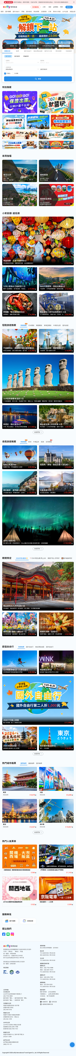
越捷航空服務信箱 (47, 1004)
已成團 (16, 73)
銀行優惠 (12, 921)
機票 (17, 51)
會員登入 (69, 7)
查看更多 (37, 432)
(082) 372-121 (7, 1044)
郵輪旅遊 (26, 56)
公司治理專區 (52, 992)
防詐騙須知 (35, 7)
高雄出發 (72, 11)
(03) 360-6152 (7, 1009)
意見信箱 (54, 1002)
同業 (61, 7)
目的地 (42, 60)
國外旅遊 (8, 56)
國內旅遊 (17, 56)
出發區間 (8, 67)
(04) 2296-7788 (13, 1026)
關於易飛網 (43, 992)
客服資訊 (45, 1002)
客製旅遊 (30, 921)
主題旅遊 (44, 11)
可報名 (8, 73)
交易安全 (42, 996)
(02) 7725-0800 (8, 996)
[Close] (74, 2)
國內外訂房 (48, 51)
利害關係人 (43, 994)
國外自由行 (16, 11)
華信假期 (36, 11)
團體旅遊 (7, 51)
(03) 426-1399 (7, 1019)
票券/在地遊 (57, 11)
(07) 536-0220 (48, 984)
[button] (72, 46)
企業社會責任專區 (53, 994)
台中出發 (65, 11)
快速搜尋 (69, 51)
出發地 (8, 60)
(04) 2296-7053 (48, 977)
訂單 (44, 7)
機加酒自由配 (38, 51)
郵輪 (23, 11)
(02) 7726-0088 (48, 967)
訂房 (49, 11)
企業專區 (55, 7)
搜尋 (39, 79)
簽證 (50, 7)
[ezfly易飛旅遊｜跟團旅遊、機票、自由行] (10, 7)
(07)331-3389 (7, 1036)
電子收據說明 (50, 996)
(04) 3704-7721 (13, 1029)
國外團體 (8, 11)
